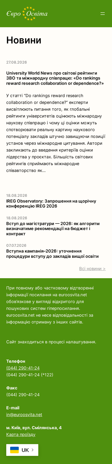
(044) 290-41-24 (23, 368)
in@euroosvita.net (24, 414)
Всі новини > (92, 268)
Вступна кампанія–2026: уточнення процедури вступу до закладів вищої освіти (52, 254)
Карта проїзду (20, 434)
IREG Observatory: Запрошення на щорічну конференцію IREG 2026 (51, 204)
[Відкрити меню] (102, 13)
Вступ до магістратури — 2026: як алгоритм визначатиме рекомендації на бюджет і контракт (52, 228)
